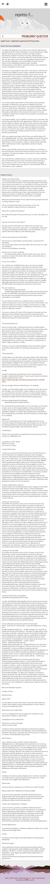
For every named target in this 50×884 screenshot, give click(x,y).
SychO (32, 880)
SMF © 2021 (13, 878)
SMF (6, 878)
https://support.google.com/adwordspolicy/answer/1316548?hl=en (23, 381)
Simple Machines (24, 878)
